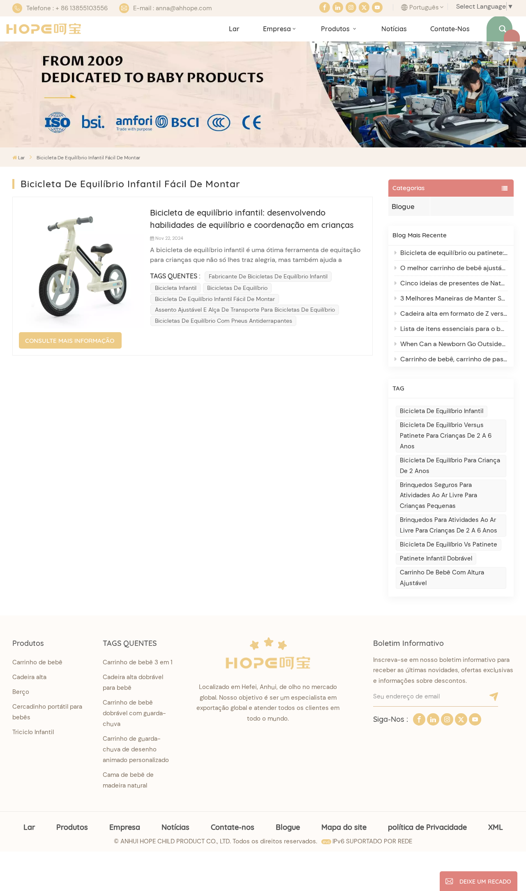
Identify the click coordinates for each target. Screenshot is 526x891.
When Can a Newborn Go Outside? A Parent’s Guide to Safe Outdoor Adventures (454, 344)
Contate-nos (450, 29)
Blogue (403, 206)
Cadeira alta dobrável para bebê (133, 682)
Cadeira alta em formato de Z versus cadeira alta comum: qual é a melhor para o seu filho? (454, 313)
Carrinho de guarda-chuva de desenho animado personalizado (136, 749)
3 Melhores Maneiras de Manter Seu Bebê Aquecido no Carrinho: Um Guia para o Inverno (454, 298)
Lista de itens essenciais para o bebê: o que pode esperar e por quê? (454, 328)
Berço (20, 692)
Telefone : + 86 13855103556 (67, 8)
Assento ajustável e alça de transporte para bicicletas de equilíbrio (245, 309)
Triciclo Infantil (33, 732)
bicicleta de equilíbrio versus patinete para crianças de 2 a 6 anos (445, 435)
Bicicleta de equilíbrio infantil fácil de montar (215, 299)
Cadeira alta (29, 677)
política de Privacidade (427, 827)
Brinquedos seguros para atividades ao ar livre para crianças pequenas (438, 495)
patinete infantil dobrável (436, 558)
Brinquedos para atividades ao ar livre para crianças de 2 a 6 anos (448, 525)
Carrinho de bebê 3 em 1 (138, 662)
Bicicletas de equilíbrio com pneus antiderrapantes (223, 320)
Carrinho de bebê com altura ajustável (442, 577)
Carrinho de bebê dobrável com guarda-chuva (134, 713)
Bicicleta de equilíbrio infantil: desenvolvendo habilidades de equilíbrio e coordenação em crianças (252, 218)
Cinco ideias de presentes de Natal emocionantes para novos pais (454, 283)
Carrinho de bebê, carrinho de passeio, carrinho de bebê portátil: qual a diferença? (454, 359)
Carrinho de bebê (37, 662)
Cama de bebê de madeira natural (128, 780)
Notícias (394, 29)
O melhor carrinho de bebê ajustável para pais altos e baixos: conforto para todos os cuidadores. (454, 268)
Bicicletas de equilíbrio (237, 288)
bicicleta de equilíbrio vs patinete (448, 544)
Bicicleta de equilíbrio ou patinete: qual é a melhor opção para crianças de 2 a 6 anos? (454, 252)
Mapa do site (344, 827)
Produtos (336, 29)
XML (495, 827)
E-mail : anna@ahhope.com (172, 8)
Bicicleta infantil (175, 288)
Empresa (277, 29)
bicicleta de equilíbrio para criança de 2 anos (450, 465)
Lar (234, 29)
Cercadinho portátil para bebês (47, 712)
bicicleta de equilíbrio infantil (441, 411)
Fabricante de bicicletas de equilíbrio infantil (268, 276)
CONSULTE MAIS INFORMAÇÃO (69, 340)
